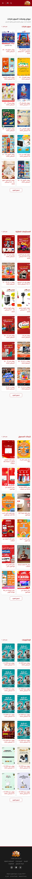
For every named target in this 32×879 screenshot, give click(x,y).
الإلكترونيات (11, 864)
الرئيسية (26, 861)
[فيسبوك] (20, 867)
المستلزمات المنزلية (9, 861)
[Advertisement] (16, 12)
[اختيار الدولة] (7, 3)
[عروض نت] (16, 853)
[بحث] (11, 3)
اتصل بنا (7, 876)
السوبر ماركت (19, 861)
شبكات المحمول (20, 864)
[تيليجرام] (16, 867)
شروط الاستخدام (13, 876)
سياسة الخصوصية (23, 876)
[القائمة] (2, 3)
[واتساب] (11, 867)
